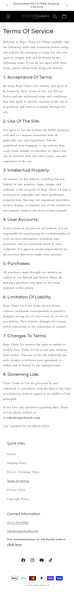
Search (11, 454)
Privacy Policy (16, 490)
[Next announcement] (67, 5)
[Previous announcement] (7, 5)
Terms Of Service (18, 481)
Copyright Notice (18, 499)
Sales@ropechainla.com (22, 531)
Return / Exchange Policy (23, 472)
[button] (8, 16)
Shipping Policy (17, 463)
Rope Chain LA (41, 585)
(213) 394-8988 (18, 523)
